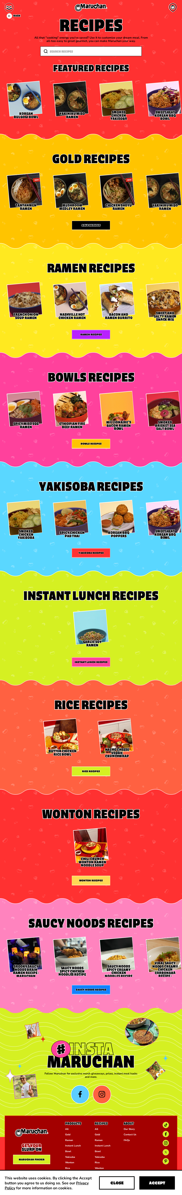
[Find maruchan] (172, 7)
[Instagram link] (166, 1143)
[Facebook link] (166, 1134)
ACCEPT (157, 1183)
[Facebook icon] (80, 1094)
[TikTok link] (166, 1125)
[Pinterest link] (166, 1161)
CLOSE (116, 1183)
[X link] (166, 1152)
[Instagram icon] (102, 1094)
